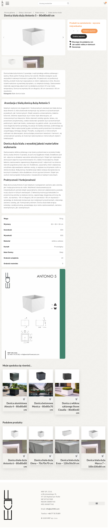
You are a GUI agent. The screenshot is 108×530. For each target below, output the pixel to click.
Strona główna (9, 13)
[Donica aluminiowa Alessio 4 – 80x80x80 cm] (15, 376)
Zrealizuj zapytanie (79, 36)
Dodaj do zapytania (89, 31)
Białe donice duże (55, 13)
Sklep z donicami (25, 13)
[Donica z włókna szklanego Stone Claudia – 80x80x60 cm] (67, 376)
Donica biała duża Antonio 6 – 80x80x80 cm (15, 463)
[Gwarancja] (70, 46)
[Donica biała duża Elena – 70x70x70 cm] (41, 433)
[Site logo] (2, 3)
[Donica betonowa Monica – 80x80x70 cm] (41, 376)
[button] (4, 37)
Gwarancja (76, 47)
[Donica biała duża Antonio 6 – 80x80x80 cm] (15, 433)
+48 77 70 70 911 (54, 514)
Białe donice (40, 13)
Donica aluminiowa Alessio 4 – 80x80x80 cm (15, 406)
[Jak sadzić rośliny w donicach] (70, 44)
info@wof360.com (52, 509)
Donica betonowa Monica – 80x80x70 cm (42, 406)
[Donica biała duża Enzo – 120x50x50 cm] (67, 433)
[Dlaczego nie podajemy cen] (70, 41)
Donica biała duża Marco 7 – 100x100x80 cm (96, 463)
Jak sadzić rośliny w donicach (83, 44)
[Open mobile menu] (7, 3)
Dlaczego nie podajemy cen (82, 42)
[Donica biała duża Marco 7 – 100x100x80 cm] (93, 433)
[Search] (68, 3)
